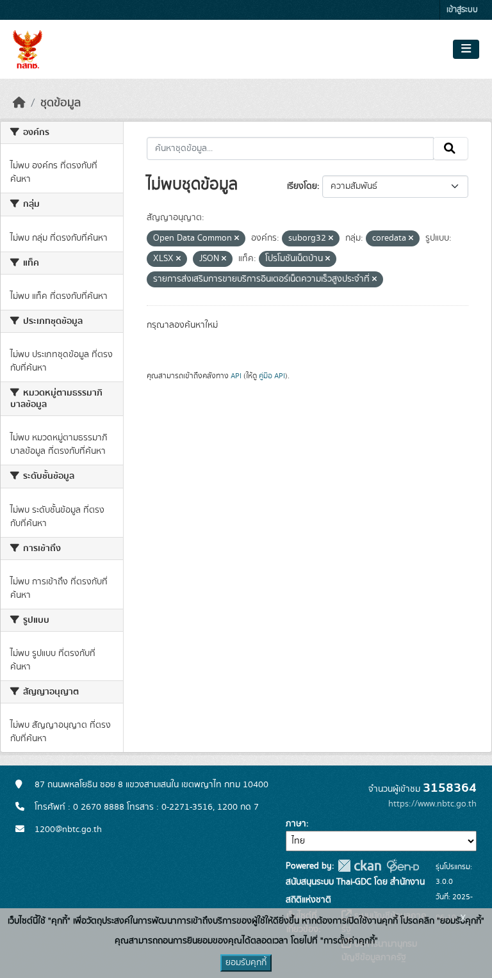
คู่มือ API (272, 375)
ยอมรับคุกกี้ (246, 962)
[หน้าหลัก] (19, 103)
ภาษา (296, 823)
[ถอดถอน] (236, 239)
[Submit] (450, 148)
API (236, 375)
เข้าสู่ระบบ (462, 10)
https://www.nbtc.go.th (432, 804)
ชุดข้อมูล (60, 103)
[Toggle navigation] (466, 49)
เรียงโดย (302, 186)
